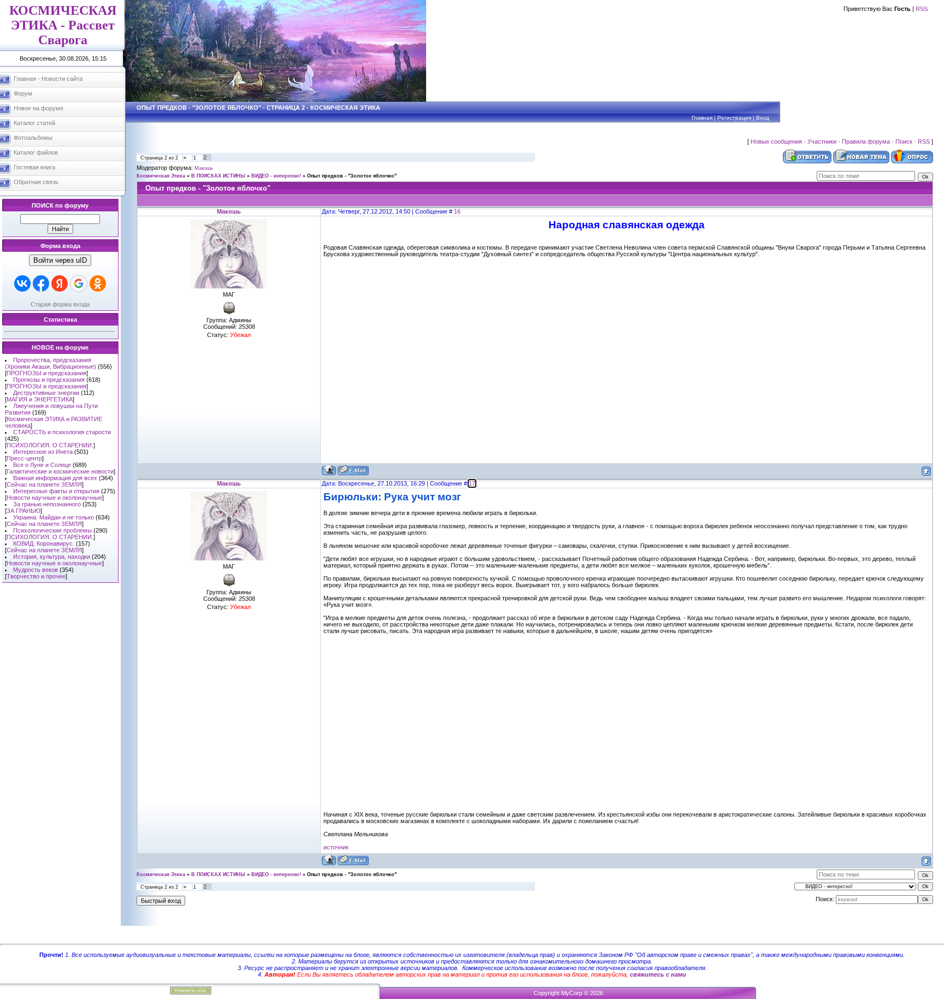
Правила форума (866, 141)
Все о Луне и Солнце (42, 465)
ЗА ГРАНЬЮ (23, 510)
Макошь (203, 168)
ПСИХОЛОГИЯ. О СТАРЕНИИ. (50, 445)
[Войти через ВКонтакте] (22, 283)
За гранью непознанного (47, 504)
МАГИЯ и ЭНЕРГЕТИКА (40, 399)
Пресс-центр (24, 458)
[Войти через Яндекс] (59, 283)
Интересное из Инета (43, 451)
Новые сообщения (776, 141)
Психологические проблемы (52, 530)
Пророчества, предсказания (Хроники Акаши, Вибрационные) (50, 363)
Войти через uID (60, 260)
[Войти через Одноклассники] (98, 283)
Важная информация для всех (55, 478)
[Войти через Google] (78, 283)
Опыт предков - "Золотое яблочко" (352, 176)
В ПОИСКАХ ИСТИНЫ (218, 176)
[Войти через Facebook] (41, 283)
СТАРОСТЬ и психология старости (62, 432)
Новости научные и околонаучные (54, 497)
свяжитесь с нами (658, 974)
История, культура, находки (51, 556)
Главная (702, 118)
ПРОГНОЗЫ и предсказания (46, 373)
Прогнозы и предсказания (49, 379)
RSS (922, 8)
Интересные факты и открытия (56, 491)
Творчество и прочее (36, 576)
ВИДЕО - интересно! (276, 176)
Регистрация (734, 118)
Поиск (903, 141)
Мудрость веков (35, 569)
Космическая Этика (161, 176)
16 (457, 211)
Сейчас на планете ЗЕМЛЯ (44, 484)
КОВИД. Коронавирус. (43, 543)
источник (336, 847)
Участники (821, 141)
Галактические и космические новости (60, 471)
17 (472, 483)
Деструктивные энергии (46, 392)
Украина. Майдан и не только (53, 517)
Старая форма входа (60, 304)
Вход (762, 118)
